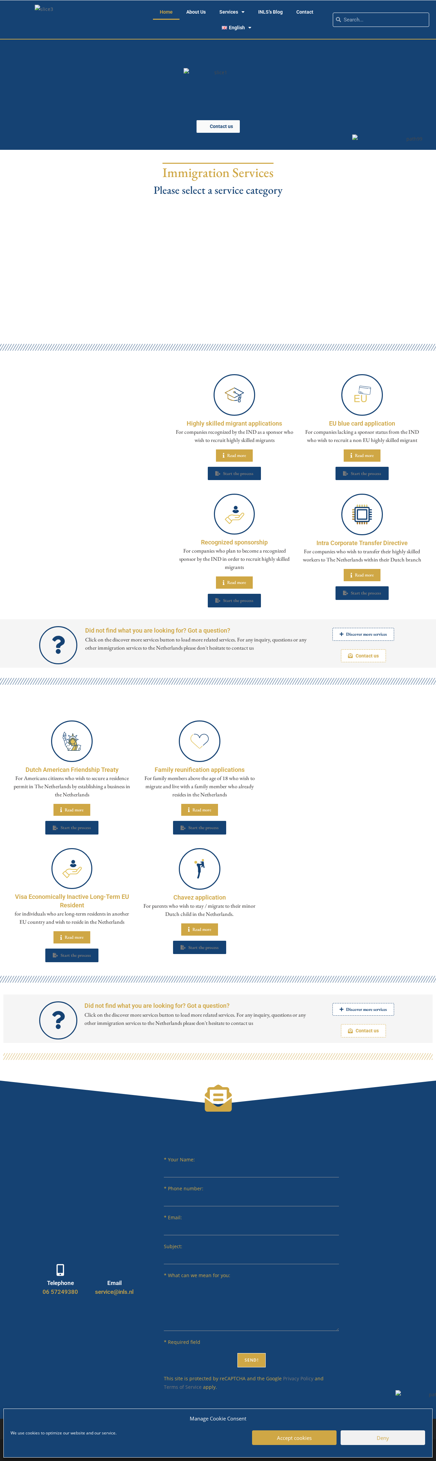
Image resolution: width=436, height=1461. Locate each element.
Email (114, 1283)
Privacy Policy (298, 1378)
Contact (304, 12)
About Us (196, 12)
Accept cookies (294, 1437)
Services (228, 12)
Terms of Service (183, 1387)
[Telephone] (60, 1270)
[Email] (114, 1270)
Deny (383, 1437)
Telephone (60, 1283)
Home (166, 12)
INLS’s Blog (270, 12)
